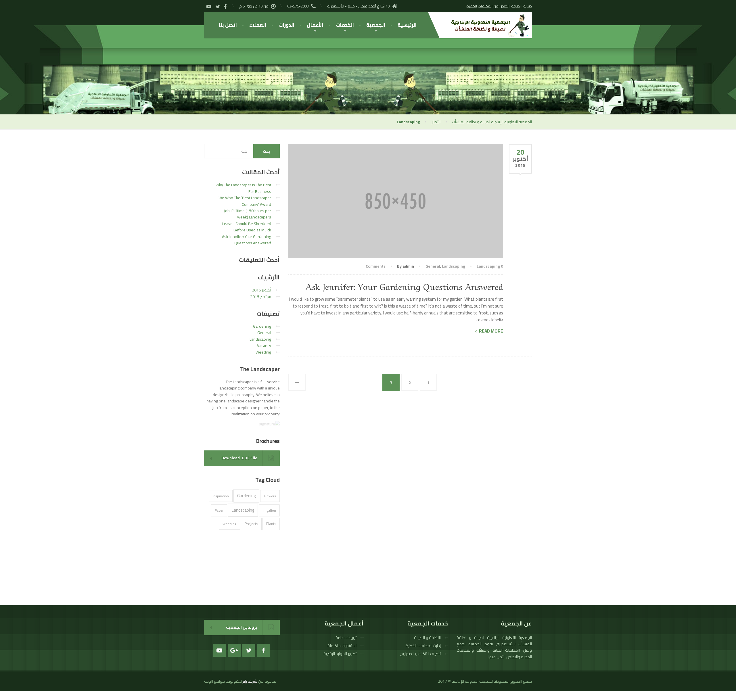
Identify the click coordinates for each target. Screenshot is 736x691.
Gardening (262, 326)
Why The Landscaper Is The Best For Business (243, 188)
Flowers (270, 496)
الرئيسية (407, 25)
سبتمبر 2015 (260, 296)
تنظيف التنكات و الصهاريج (420, 653)
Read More (491, 331)
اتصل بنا (227, 25)
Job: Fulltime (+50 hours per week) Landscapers (247, 214)
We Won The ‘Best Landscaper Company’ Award (244, 201)
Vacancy (264, 345)
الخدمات (345, 25)
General (432, 266)
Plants (271, 523)
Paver (219, 510)
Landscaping (453, 266)
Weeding (263, 352)
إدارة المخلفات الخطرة (423, 645)
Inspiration (220, 496)
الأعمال (315, 25)
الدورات (286, 25)
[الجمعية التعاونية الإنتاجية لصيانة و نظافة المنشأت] (487, 25)
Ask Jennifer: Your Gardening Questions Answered (404, 285)
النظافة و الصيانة (427, 637)
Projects (251, 523)
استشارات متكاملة (341, 645)
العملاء (257, 25)
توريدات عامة (346, 637)
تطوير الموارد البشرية (339, 653)
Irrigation (269, 510)
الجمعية (375, 25)
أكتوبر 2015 (261, 290)
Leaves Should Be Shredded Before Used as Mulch (246, 227)
